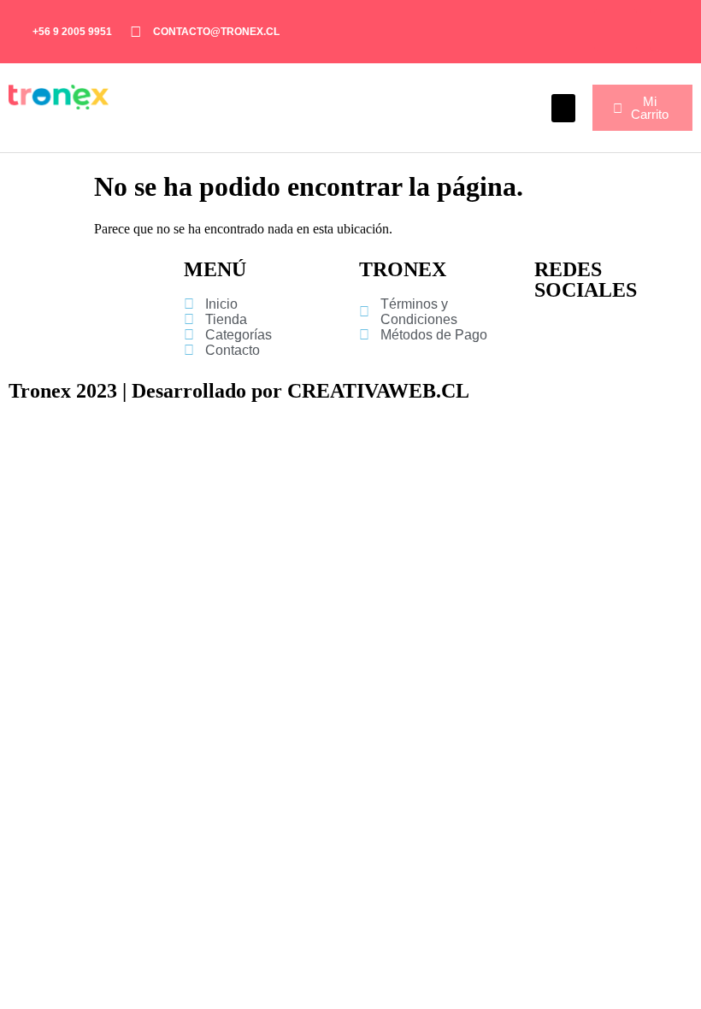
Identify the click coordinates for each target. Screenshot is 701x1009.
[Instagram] (615, 30)
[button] (563, 108)
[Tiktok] (671, 30)
